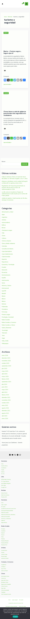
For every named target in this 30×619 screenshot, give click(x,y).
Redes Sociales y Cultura (8, 325)
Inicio (5, 16)
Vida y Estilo (5, 341)
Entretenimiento (6, 275)
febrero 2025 (5, 379)
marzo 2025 (5, 376)
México (4, 298)
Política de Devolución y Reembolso (8, 514)
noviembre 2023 (6, 400)
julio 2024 (4, 384)
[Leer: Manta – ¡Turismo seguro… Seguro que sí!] (15, 41)
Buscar (3, 161)
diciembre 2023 (6, 397)
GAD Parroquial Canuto (6, 594)
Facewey (3, 538)
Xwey (2, 536)
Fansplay (3, 528)
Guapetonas (3, 564)
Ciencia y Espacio (6, 241)
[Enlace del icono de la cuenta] (2, 3)
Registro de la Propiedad (6, 584)
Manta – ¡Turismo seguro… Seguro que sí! (13, 52)
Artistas (4, 220)
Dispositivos (5, 262)
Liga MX (4, 291)
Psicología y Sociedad (8, 317)
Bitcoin (3, 227)
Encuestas (4, 272)
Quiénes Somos (4, 465)
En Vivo (2, 473)
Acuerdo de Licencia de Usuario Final (8, 508)
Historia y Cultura (6, 285)
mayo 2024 (5, 389)
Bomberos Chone (4, 582)
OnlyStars (3, 530)
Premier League (6, 314)
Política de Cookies (5, 512)
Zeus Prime (3, 568)
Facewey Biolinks (4, 542)
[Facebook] (10, 455)
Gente (3, 283)
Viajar (3, 338)
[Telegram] (17, 455)
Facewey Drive (4, 544)
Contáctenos (3, 467)
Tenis (3, 335)
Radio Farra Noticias (5, 495)
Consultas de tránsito (7, 248)
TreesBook (3, 592)
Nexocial (3, 532)
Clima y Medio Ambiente (8, 243)
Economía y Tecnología (8, 264)
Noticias (10, 16)
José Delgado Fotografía (5, 483)
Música (3, 301)
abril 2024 (4, 392)
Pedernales (5, 306)
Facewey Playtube (4, 540)
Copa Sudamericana (7, 254)
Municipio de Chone (5, 576)
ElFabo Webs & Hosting (6, 479)
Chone (3, 235)
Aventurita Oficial (4, 558)
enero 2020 (5, 418)
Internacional (5, 288)
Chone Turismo (4, 586)
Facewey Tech (4, 497)
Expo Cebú (3, 588)
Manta (6, 33)
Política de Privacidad (5, 516)
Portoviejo (4, 312)
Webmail (3, 520)
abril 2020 (4, 416)
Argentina (4, 217)
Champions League (7, 230)
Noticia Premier (4, 493)
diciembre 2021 (6, 410)
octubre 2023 (5, 402)
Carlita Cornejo (4, 554)
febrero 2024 (5, 395)
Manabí (6, 93)
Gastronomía (5, 280)
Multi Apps (3, 485)
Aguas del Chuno (4, 580)
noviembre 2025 (6, 360)
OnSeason (3, 566)
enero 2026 (5, 355)
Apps (3, 214)
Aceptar (15, 616)
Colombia (4, 246)
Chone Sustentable (5, 590)
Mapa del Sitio (4, 522)
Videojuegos (5, 343)
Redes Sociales (6, 319)
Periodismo (5, 309)
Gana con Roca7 (4, 570)
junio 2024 (4, 387)
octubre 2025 (5, 363)
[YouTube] (12, 455)
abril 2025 (4, 374)
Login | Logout (4, 504)
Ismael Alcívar (4, 550)
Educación (4, 270)
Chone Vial (3, 578)
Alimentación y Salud (7, 212)
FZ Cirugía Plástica (5, 481)
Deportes (4, 259)
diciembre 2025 (6, 358)
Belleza (4, 225)
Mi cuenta (3, 506)
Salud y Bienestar (6, 327)
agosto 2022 (5, 408)
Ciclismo (4, 238)
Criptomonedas (6, 256)
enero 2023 (5, 405)
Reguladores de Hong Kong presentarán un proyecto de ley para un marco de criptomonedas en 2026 (13, 187)
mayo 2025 (5, 371)
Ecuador (4, 267)
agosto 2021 (5, 413)
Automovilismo (6, 222)
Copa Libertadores (7, 251)
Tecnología (5, 330)
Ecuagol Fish (3, 487)
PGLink (2, 534)
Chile (3, 233)
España (4, 277)
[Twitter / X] (15, 455)
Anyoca (2, 552)
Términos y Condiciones (6, 518)
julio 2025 (4, 368)
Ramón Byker (4, 556)
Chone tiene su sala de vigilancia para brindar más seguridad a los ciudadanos (15, 113)
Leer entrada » (7, 84)
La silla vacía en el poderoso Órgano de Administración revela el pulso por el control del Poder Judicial (14, 193)
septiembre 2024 (6, 381)
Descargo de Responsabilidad (7, 510)
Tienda (2, 469)
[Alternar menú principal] (26, 3)
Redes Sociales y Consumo (9, 322)
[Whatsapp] (20, 455)
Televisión (4, 333)
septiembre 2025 (6, 366)
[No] (28, 613)
